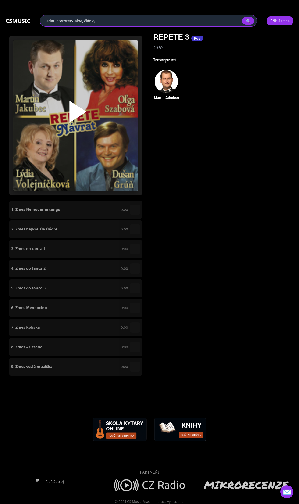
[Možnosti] (135, 210)
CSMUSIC (18, 21)
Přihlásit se (280, 20)
